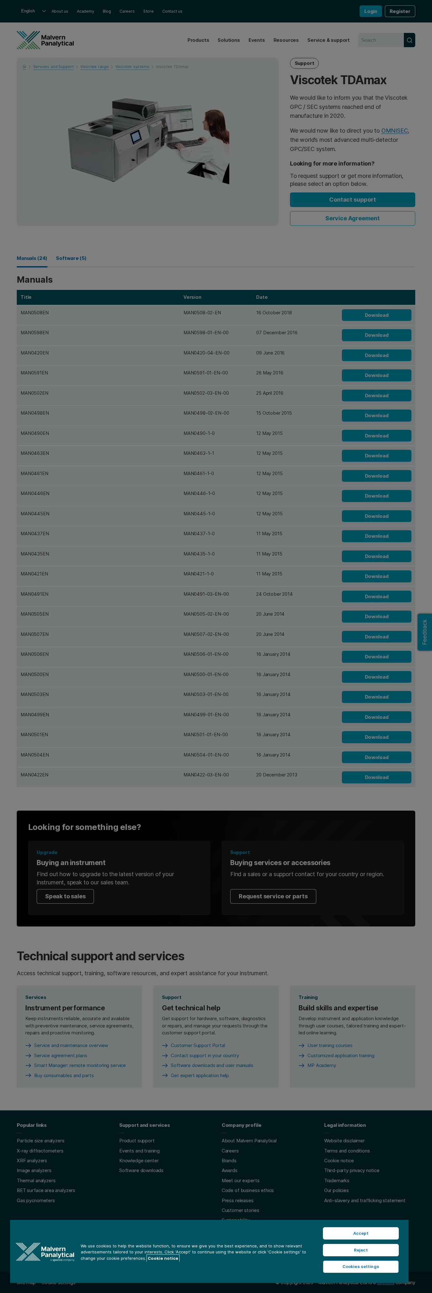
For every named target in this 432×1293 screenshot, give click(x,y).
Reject (361, 1249)
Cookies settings (361, 1266)
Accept (360, 1233)
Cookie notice (163, 1258)
